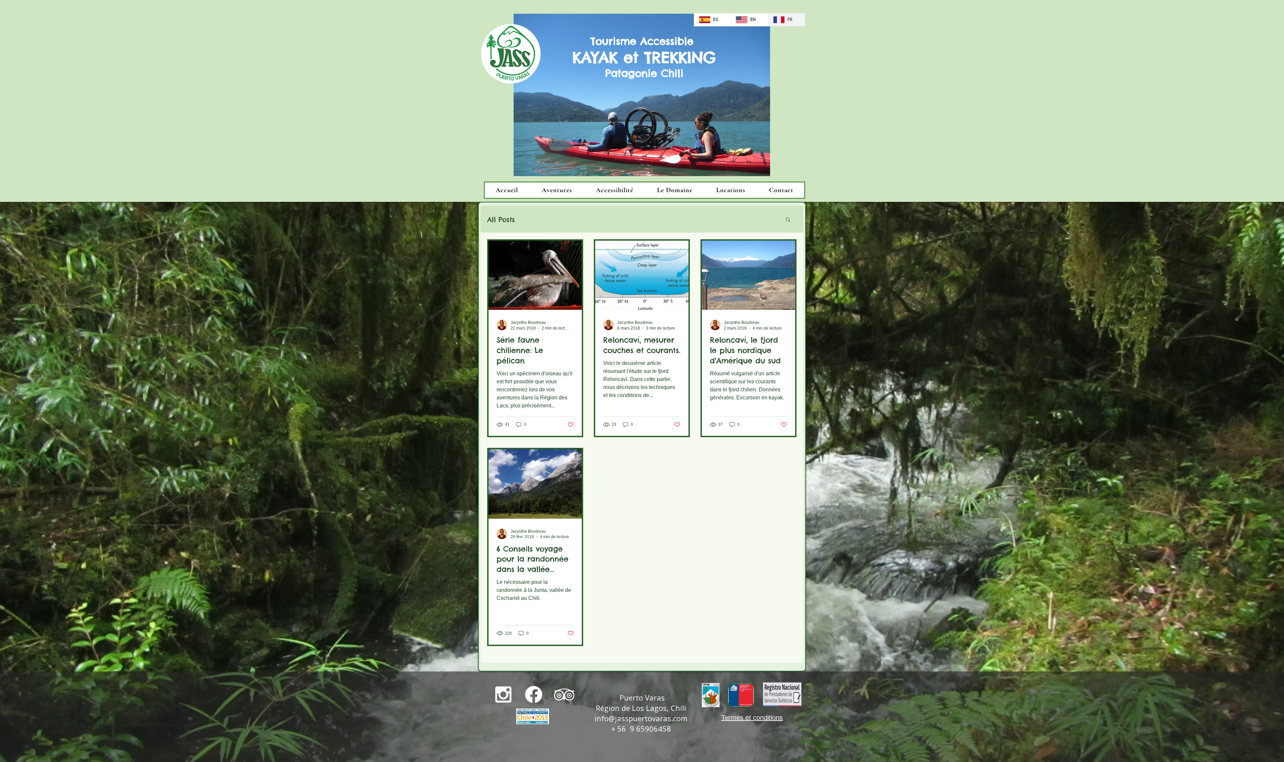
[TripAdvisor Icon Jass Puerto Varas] (564, 694)
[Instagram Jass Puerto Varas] (503, 694)
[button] (788, 220)
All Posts (501, 219)
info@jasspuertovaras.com (641, 718)
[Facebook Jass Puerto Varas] (533, 694)
